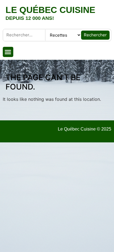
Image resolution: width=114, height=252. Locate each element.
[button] (8, 52)
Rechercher (95, 34)
